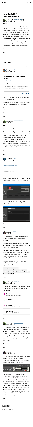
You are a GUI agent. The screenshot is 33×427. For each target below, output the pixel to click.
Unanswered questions (16, 409)
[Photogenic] (21, 20)
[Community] (5, 2)
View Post (24, 93)
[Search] (28, 2)
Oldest (9, 66)
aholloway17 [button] (9, 19)
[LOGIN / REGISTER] (30, 2)
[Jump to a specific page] (29, 66)
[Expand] (16, 90)
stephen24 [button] (9, 232)
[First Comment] (23, 20)
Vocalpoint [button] (9, 70)
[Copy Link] (14, 21)
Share (5, 53)
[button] (4, 20)
